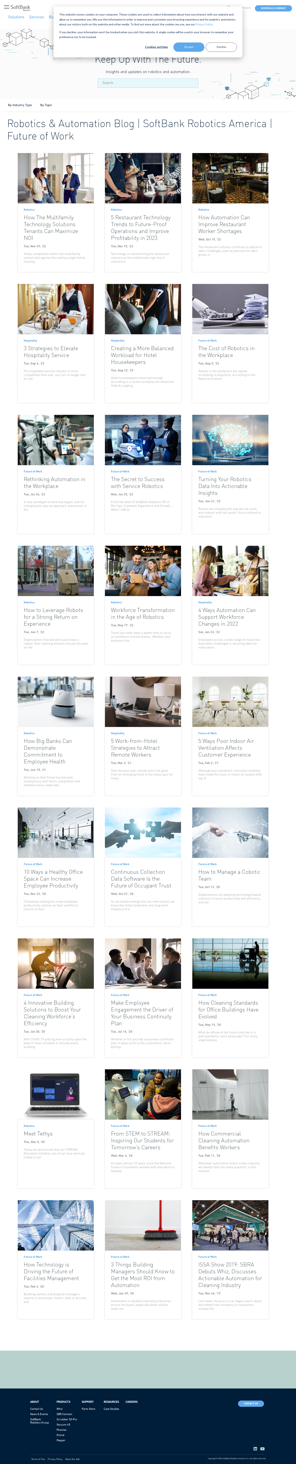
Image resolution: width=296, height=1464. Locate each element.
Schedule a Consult (273, 8)
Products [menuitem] (63, 1402)
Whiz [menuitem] (60, 1409)
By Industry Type (20, 105)
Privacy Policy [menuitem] (55, 1459)
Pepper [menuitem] (61, 1440)
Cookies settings (156, 47)
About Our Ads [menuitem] (72, 1459)
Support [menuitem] (88, 1402)
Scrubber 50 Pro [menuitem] (67, 1419)
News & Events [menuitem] (39, 1414)
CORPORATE (244, 8)
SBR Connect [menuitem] (64, 1414)
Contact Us (251, 1404)
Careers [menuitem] (132, 1402)
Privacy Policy (204, 24)
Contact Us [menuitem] (36, 1409)
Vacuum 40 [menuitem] (63, 1424)
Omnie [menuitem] (60, 1435)
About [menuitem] (34, 1402)
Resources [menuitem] (111, 1402)
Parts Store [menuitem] (88, 1409)
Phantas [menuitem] (61, 1430)
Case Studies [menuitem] (111, 1409)
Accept (189, 47)
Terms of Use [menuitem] (38, 1459)
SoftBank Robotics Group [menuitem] (39, 1421)
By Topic (46, 105)
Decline (221, 47)
